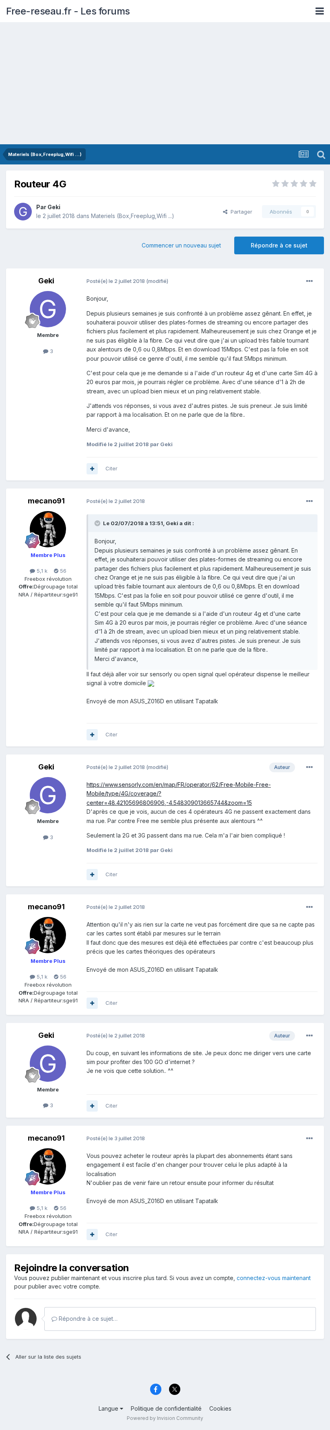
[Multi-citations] (92, 468)
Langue (109, 1408)
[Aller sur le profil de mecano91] (48, 529)
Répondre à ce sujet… (87, 1318)
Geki (53, 207)
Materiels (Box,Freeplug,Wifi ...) (132, 215)
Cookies (220, 1408)
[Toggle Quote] (98, 523)
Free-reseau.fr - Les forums (68, 11)
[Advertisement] (165, 83)
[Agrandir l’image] (151, 683)
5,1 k (41, 570)
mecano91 (46, 501)
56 (62, 570)
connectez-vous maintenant (274, 1277)
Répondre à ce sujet (279, 245)
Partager (239, 211)
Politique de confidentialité (166, 1408)
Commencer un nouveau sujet (181, 245)
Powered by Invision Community (165, 1418)
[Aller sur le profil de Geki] (23, 211)
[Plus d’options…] (309, 281)
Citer (111, 468)
